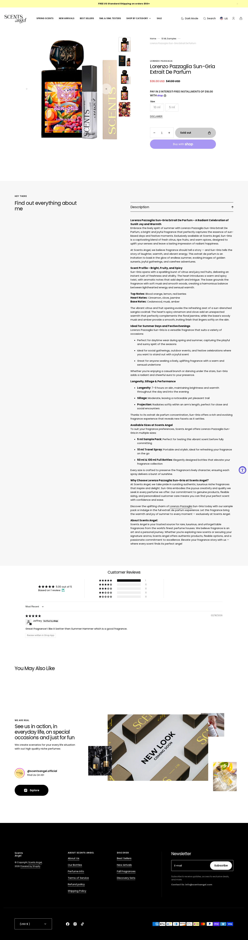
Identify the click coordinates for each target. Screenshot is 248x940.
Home (153, 38)
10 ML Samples (168, 38)
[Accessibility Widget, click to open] (242, 470)
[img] (33, 616)
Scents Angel (35, 862)
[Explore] (20, 773)
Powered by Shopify (30, 866)
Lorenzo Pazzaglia (181, 506)
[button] (209, 18)
